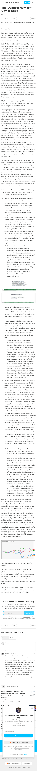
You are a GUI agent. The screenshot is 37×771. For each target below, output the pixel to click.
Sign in (33, 2)
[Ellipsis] (34, 653)
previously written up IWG (24, 515)
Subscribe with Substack (20, 742)
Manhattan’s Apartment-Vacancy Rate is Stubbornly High (19, 351)
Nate (6, 653)
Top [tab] (3, 686)
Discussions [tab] (14, 686)
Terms (23, 759)
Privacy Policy (18, 749)
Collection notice (30, 759)
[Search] (34, 686)
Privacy (18, 759)
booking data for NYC (23, 253)
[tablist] (8, 638)
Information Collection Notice (21, 748)
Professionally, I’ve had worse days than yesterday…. (13, 696)
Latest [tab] (8, 686)
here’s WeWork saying (27, 453)
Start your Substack (14, 763)
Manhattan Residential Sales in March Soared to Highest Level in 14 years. (19, 344)
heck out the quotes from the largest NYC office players (20, 476)
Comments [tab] (5, 638)
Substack (10, 767)
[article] (18, 696)
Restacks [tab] (12, 638)
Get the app (26, 763)
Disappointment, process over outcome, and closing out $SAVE (13, 692)
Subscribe (27, 2)
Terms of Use (26, 746)
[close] (32, 708)
